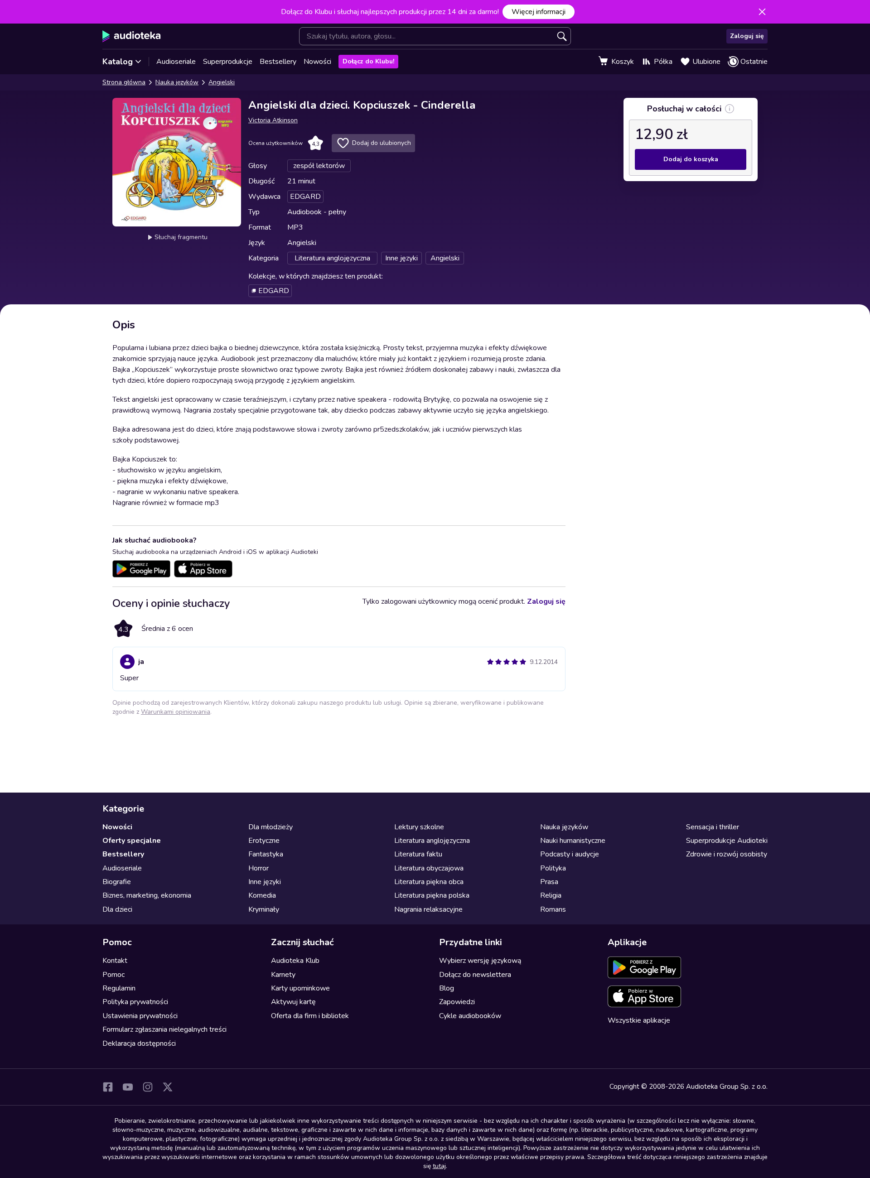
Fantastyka (265, 854)
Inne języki (264, 882)
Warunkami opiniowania (175, 711)
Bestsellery (278, 62)
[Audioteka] (131, 36)
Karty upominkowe (300, 988)
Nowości (317, 62)
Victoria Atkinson (273, 120)
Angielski (221, 82)
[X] (167, 1087)
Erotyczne (264, 841)
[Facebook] (107, 1087)
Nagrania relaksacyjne (428, 909)
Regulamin (118, 988)
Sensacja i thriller (712, 827)
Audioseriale (176, 62)
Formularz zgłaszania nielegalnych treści (164, 1029)
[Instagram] (147, 1087)
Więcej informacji (539, 12)
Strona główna (123, 82)
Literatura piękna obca (429, 882)
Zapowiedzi (457, 1002)
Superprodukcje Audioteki (727, 841)
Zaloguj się (747, 36)
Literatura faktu (418, 854)
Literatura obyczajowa (429, 868)
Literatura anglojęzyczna (432, 841)
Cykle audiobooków (470, 1016)
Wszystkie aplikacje (639, 1020)
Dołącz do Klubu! (368, 61)
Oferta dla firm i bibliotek (310, 1016)
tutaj (439, 1166)
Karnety (283, 975)
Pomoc (113, 975)
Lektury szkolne (419, 827)
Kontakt (114, 961)
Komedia (262, 895)
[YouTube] (127, 1087)
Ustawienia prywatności (140, 1016)
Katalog (117, 61)
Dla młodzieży (270, 827)
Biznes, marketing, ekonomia (146, 895)
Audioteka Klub (295, 961)
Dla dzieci (117, 909)
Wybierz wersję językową (480, 961)
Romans (553, 909)
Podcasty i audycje (569, 854)
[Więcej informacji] (729, 108)
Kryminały (263, 909)
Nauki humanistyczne (572, 841)
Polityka (553, 868)
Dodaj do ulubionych (381, 143)
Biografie (116, 882)
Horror (258, 868)
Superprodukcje (227, 62)
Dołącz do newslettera (475, 975)
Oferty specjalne (131, 841)
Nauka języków (176, 82)
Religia (550, 895)
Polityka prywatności (135, 1002)
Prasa (549, 882)
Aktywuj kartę (293, 1002)
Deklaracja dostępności (139, 1043)
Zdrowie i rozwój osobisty (726, 854)
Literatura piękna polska (431, 895)
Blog (446, 988)
